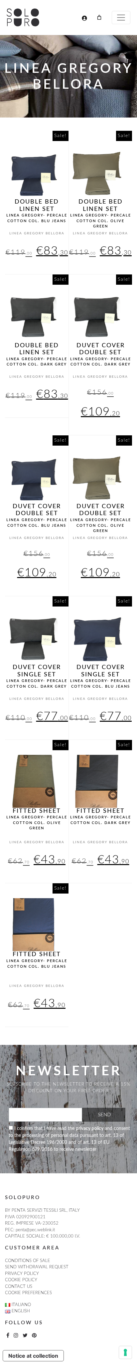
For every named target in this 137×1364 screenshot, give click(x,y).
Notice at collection (33, 1355)
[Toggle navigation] (121, 17)
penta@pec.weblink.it (35, 1230)
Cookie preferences (28, 1293)
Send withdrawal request (36, 1267)
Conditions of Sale (27, 1261)
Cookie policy (21, 1280)
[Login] (84, 18)
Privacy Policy (22, 1274)
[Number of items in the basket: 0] (99, 17)
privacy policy (89, 1128)
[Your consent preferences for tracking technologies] (125, 1352)
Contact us (18, 1287)
